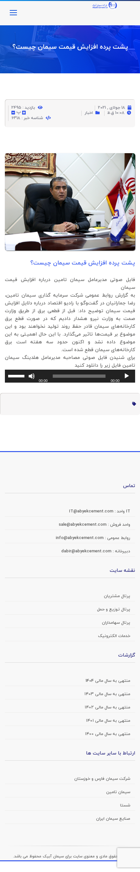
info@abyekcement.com (80, 538)
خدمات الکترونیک (114, 636)
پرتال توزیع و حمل (113, 609)
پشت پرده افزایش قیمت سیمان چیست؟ (70, 47)
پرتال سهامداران (116, 623)
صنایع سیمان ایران (113, 819)
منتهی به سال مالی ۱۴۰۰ (107, 734)
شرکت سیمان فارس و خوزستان (102, 779)
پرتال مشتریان (117, 596)
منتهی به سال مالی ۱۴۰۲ (107, 707)
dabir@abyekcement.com (87, 551)
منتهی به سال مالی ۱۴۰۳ (107, 694)
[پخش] (126, 376)
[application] (70, 376)
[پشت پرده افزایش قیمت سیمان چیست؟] (70, 158)
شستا (125, 805)
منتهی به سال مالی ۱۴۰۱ (108, 721)
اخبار (89, 113)
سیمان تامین (118, 792)
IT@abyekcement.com (92, 511)
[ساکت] (31, 376)
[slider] (17, 375)
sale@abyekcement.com (83, 525)
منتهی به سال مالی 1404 (108, 681)
